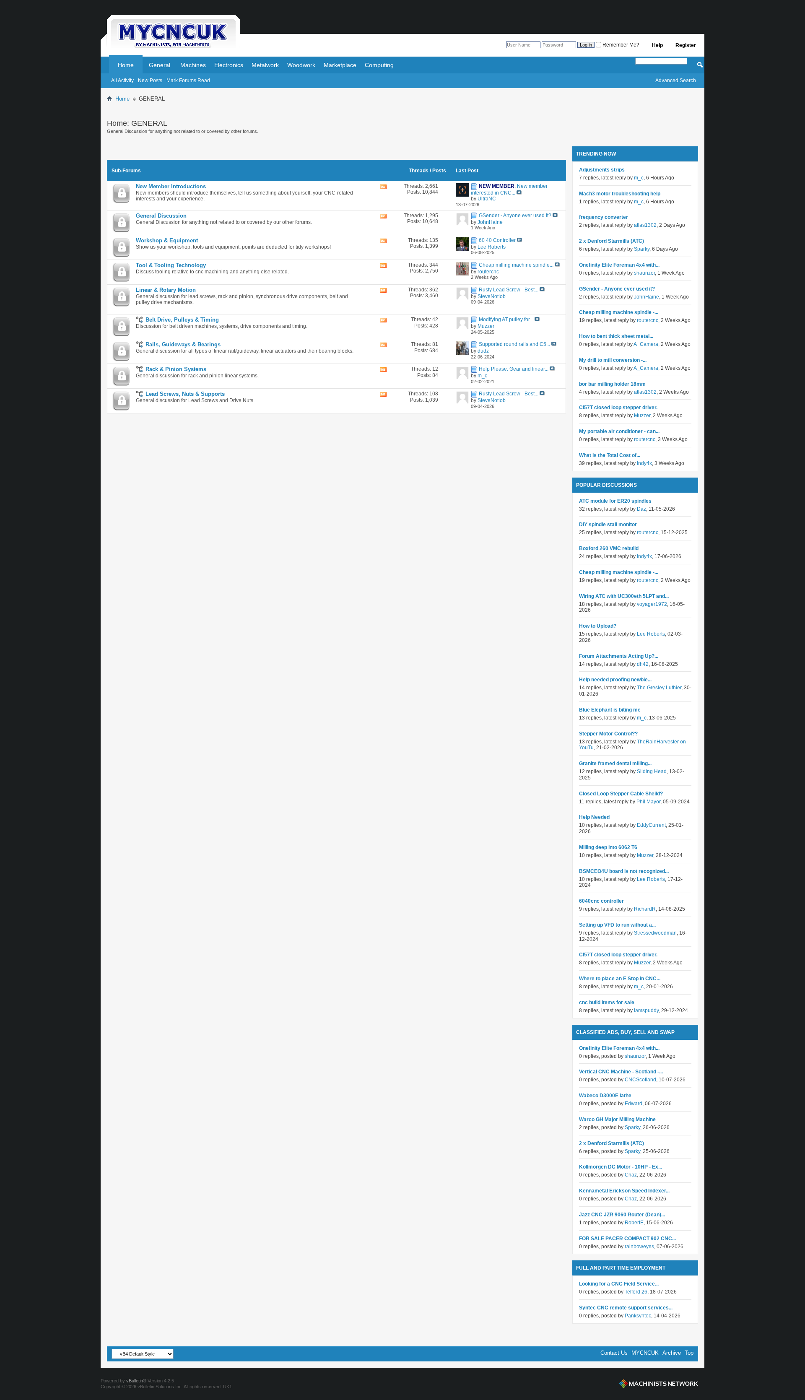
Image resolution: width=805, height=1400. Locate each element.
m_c (639, 178)
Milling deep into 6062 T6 (608, 847)
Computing (379, 65)
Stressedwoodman (655, 933)
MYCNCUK (645, 1353)
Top (689, 1353)
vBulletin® (136, 1380)
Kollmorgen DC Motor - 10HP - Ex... (620, 1167)
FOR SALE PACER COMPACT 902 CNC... (627, 1239)
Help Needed (594, 817)
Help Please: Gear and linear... (513, 369)
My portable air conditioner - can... (619, 431)
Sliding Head (652, 771)
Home (126, 65)
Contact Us (614, 1353)
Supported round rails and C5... (514, 344)
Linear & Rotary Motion (166, 290)
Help (657, 45)
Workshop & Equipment (167, 240)
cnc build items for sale (606, 1002)
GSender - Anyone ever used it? (515, 215)
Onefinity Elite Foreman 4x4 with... (619, 265)
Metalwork (265, 65)
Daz (641, 509)
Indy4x (644, 463)
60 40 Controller (497, 240)
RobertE (634, 1223)
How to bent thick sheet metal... (616, 336)
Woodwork (301, 65)
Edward (633, 1103)
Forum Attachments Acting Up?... (618, 656)
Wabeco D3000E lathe (605, 1096)
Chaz (631, 1175)
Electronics (228, 65)
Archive (671, 1353)
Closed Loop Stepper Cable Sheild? (621, 794)
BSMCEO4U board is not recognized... (624, 871)
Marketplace (340, 65)
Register (685, 45)
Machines (193, 65)
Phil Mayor (648, 802)
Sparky (641, 249)
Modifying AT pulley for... (506, 319)
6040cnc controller (601, 901)
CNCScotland (640, 1080)
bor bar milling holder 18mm (612, 384)
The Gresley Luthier (659, 688)
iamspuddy (646, 1010)
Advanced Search (675, 80)
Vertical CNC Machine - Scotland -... (621, 1072)
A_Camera (646, 344)
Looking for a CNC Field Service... (619, 1284)
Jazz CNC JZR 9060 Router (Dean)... (622, 1215)
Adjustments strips (602, 170)
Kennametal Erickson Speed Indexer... (624, 1191)
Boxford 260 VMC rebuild (609, 548)
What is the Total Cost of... (609, 455)
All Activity (122, 80)
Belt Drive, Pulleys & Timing (182, 320)
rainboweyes (639, 1246)
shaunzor (644, 273)
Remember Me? (620, 45)
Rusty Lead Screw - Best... (508, 290)
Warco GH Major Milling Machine (617, 1119)
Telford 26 (636, 1292)
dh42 (643, 664)
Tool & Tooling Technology (171, 265)
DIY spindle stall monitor (608, 524)
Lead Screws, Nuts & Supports (185, 394)
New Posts (150, 80)
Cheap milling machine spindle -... (618, 312)
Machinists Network (658, 1383)
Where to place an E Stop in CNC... (619, 979)
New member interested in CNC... (509, 189)
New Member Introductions (171, 186)
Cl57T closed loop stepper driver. (618, 407)
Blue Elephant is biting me (610, 710)
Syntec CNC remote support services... (626, 1308)
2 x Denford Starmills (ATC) (611, 241)
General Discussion (161, 216)
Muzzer (642, 415)
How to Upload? (597, 626)
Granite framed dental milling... (615, 763)
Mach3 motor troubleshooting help (619, 194)
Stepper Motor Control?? (608, 734)
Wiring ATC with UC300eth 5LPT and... (624, 596)
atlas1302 (645, 225)
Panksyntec (638, 1316)
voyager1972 (652, 604)
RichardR (645, 909)
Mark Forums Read (188, 80)
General (159, 65)
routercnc (647, 320)
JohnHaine (646, 297)
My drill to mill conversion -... (613, 360)
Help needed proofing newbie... (615, 680)
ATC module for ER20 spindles (615, 501)
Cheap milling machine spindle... (516, 265)
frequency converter (603, 217)
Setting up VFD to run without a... (617, 925)
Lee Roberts (651, 634)
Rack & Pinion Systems (175, 369)
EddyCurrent (651, 825)
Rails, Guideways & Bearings (183, 344)
